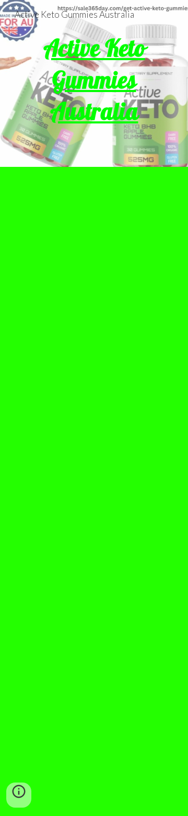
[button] (18, 795)
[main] (94, 83)
